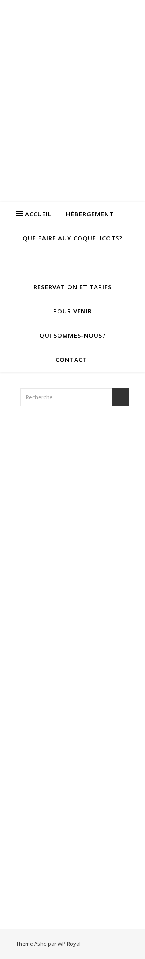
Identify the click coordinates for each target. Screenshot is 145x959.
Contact (71, 359)
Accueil (38, 214)
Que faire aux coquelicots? (72, 238)
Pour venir (72, 311)
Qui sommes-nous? (72, 335)
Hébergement (90, 214)
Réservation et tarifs (72, 287)
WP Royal (69, 943)
